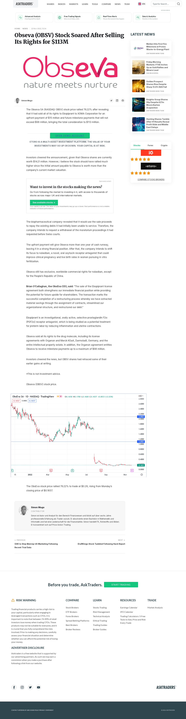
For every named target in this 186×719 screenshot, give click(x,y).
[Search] (179, 3)
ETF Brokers (71, 612)
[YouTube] (38, 687)
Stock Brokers (72, 607)
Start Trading (121, 584)
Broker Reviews (73, 629)
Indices (61, 4)
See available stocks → (44, 202)
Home (17, 29)
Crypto (164, 145)
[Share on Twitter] (111, 100)
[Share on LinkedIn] (117, 100)
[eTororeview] (141, 173)
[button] (142, 4)
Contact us (15, 710)
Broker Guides (99, 629)
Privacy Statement (47, 710)
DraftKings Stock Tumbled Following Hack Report (101, 542)
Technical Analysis (101, 616)
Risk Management (101, 612)
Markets (73, 4)
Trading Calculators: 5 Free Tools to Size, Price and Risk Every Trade (133, 619)
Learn (85, 4)
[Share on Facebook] (123, 100)
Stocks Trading (100, 607)
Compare (106, 4)
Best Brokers (72, 625)
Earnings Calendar (128, 607)
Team (127, 4)
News (118, 4)
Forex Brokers (72, 616)
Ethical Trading (100, 620)
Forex (150, 145)
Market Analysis (155, 607)
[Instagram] (22, 687)
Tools (95, 4)
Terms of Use (24, 710)
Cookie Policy (34, 710)
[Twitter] (30, 687)
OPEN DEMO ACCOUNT (69, 135)
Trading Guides (100, 625)
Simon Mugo (26, 100)
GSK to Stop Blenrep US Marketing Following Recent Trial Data (36, 544)
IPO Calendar (126, 612)
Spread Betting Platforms (77, 620)
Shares (50, 4)
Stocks (136, 145)
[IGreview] (141, 159)
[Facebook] (14, 687)
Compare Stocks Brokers (151, 179)
